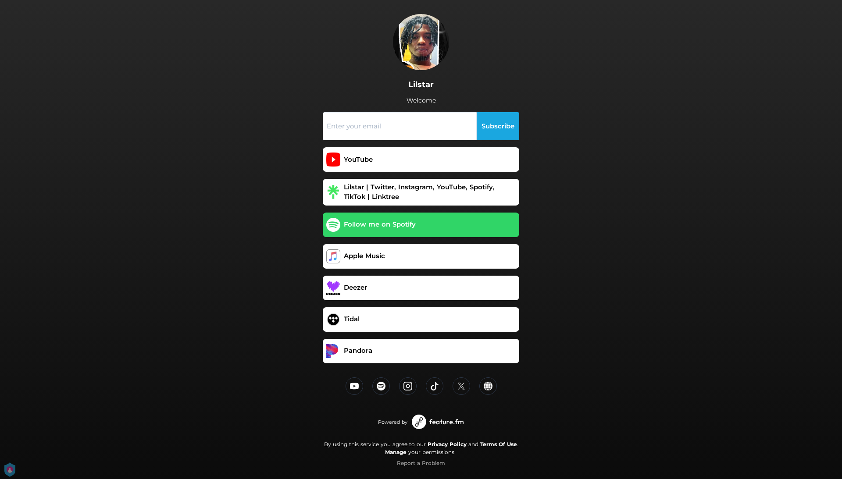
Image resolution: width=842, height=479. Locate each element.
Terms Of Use (498, 444)
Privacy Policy (447, 444)
